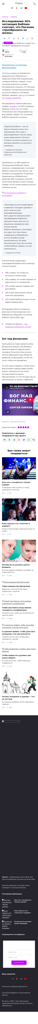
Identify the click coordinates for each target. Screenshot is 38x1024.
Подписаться (19, 962)
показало (13, 106)
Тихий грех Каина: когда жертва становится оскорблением (16, 609)
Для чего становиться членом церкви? (22, 901)
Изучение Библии (18, 422)
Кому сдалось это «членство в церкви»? (22, 912)
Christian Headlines (13, 98)
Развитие (8, 43)
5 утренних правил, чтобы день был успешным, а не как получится (18, 633)
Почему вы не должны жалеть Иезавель (22, 922)
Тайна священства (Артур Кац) (16, 586)
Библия (6, 422)
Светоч (21, 95)
